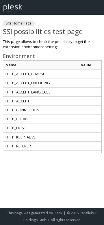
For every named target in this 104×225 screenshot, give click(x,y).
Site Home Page (18, 23)
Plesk (58, 213)
